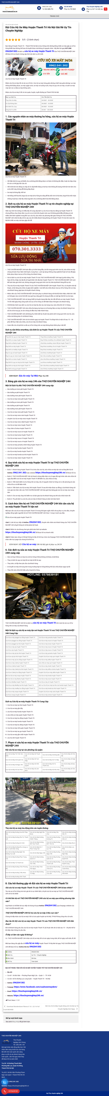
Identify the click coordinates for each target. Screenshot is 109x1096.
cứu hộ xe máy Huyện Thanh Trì (39, 51)
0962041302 (11, 51)
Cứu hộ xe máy (29, 544)
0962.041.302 (47, 6)
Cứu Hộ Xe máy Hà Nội (11, 24)
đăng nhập (15, 1021)
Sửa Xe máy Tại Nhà (28, 375)
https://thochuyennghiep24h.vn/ (50, 472)
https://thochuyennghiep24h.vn (18, 1086)
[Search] (105, 9)
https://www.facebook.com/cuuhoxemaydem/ (35, 987)
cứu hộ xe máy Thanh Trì (44, 623)
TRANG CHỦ (54, 16)
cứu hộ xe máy (32, 943)
